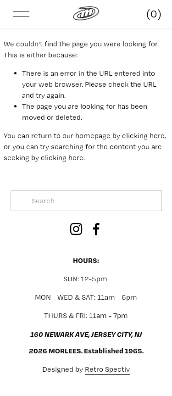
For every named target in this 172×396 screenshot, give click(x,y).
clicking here (143, 135)
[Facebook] (96, 229)
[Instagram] (76, 229)
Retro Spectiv (107, 369)
